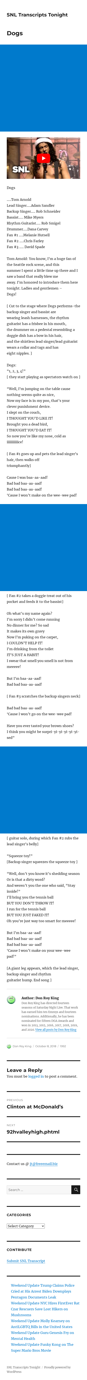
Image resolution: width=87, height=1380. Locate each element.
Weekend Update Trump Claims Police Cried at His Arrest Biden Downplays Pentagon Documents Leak (43, 1291)
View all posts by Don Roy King (55, 1030)
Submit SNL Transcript (26, 1261)
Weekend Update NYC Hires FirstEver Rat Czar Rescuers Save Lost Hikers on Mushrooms (45, 1309)
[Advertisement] (43, 88)
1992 (63, 1046)
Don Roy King (22, 1046)
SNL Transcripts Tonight (37, 15)
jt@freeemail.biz (44, 1164)
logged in (36, 1076)
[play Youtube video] (43, 158)
